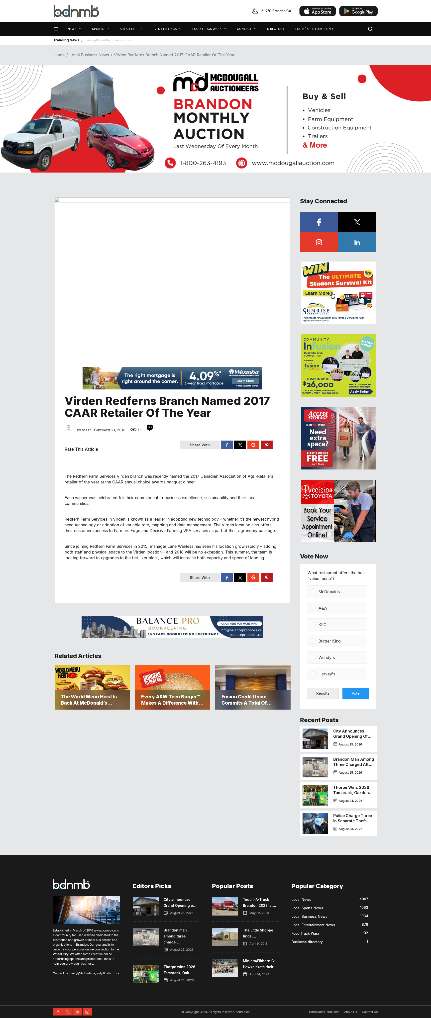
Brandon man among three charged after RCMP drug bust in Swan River (353, 767)
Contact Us (370, 1012)
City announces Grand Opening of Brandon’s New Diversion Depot (350, 739)
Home (59, 55)
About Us (350, 1012)
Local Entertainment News (313, 925)
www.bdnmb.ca (105, 930)
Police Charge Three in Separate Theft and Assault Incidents (352, 823)
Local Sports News (307, 908)
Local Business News (89, 55)
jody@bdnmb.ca (108, 973)
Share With (200, 445)
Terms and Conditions (324, 1012)
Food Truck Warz (305, 933)
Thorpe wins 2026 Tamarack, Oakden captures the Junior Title (353, 795)
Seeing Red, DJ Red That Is (101, 40)
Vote (356, 693)
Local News (301, 899)
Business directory (307, 942)
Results (322, 693)
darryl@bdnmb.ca (82, 973)
